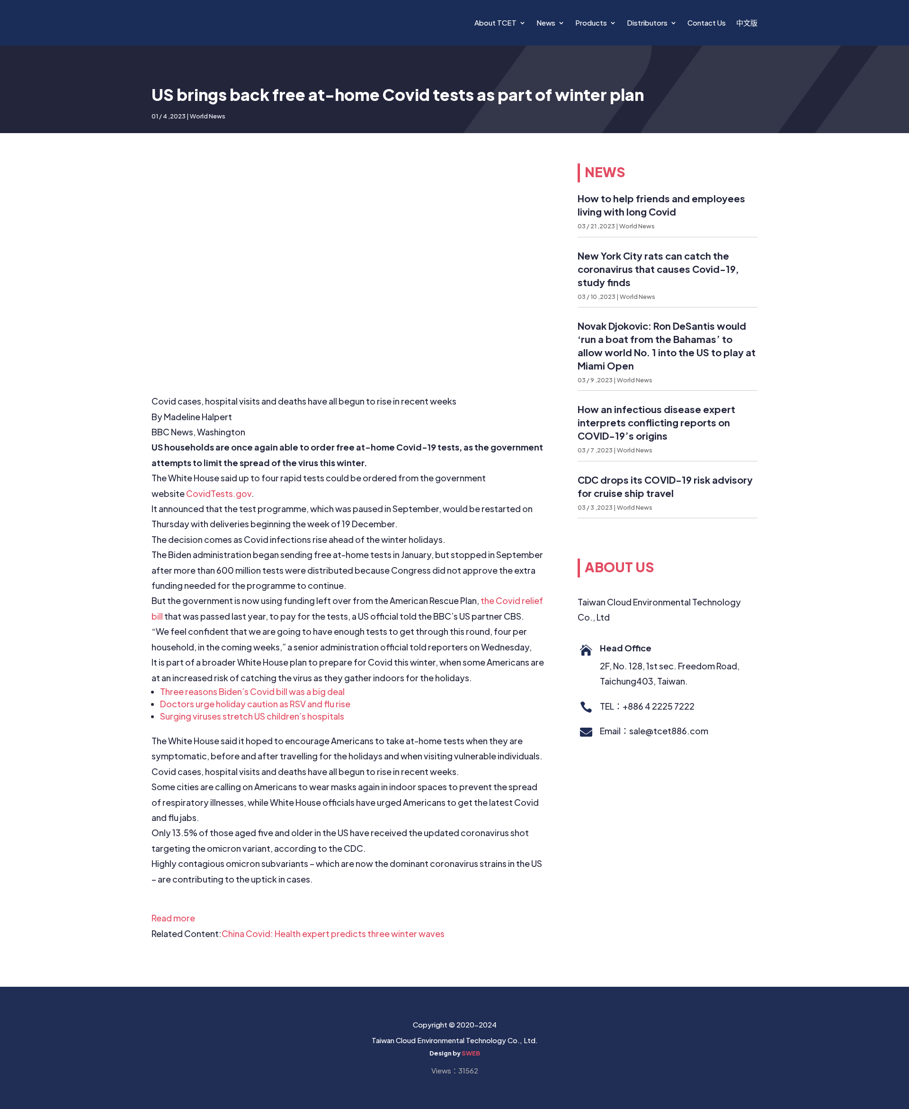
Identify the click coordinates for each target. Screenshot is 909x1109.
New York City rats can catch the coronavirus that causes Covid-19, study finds (658, 269)
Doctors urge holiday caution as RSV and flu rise (255, 703)
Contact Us (706, 22)
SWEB (471, 1053)
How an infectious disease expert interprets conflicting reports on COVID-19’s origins (656, 422)
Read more (173, 917)
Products (591, 22)
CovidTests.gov (218, 493)
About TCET (495, 22)
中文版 (747, 22)
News (545, 22)
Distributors (647, 22)
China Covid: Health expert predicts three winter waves (333, 933)
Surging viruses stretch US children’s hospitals (252, 716)
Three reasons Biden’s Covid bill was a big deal (252, 691)
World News (207, 116)
